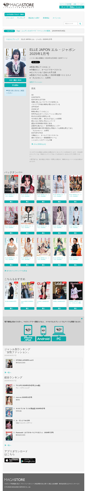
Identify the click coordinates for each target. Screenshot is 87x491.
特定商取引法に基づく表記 (43, 484)
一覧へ (8, 372)
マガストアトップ (12, 39)
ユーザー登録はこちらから (72, 7)
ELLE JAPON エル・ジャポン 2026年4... (11, 226)
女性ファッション (36, 82)
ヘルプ (81, 4)
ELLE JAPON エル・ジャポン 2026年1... (11, 195)
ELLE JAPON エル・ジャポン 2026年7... (59, 195)
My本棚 (68, 4)
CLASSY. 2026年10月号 (43, 302)
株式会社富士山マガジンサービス (69, 484)
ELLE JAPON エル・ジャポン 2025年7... (43, 258)
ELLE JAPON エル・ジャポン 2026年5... (75, 195)
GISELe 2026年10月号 (59, 301)
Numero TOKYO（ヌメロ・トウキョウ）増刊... (75, 302)
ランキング (21, 18)
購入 (11, 201)
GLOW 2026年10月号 (10, 301)
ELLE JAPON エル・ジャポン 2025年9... (11, 258)
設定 (75, 4)
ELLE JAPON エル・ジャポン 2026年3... (27, 226)
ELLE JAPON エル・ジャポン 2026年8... (43, 195)
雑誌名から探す (34, 18)
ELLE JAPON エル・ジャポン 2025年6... (59, 258)
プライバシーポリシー (27, 484)
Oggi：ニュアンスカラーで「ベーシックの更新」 (34, 31)
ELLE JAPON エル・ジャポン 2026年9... (27, 195)
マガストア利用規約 (10, 484)
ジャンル (9, 18)
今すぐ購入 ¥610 (15, 80)
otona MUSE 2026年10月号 (27, 302)
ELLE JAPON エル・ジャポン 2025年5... (75, 258)
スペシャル (57, 18)
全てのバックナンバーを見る (16, 271)
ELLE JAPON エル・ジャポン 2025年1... (59, 226)
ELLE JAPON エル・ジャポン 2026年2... (43, 226)
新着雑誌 (46, 18)
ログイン (62, 4)
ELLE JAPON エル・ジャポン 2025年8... (27, 258)
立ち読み (15, 85)
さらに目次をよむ (39, 144)
